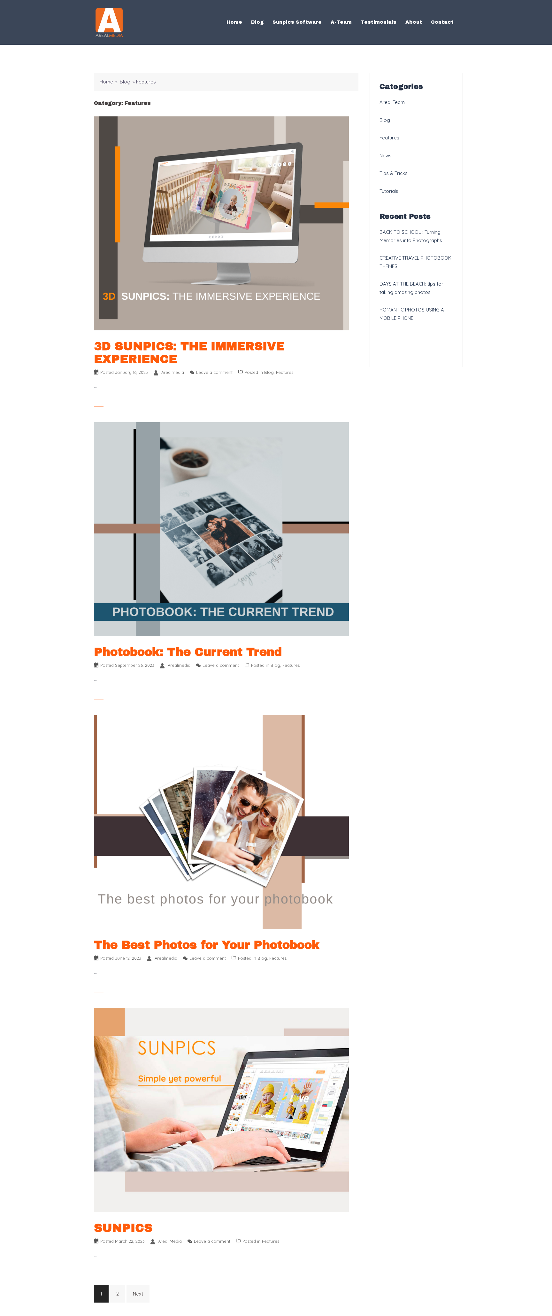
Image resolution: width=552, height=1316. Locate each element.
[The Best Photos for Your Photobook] (221, 821)
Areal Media (170, 1241)
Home (234, 22)
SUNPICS (123, 1228)
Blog (257, 22)
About (413, 22)
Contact (442, 22)
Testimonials (378, 22)
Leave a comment (214, 372)
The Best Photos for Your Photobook (206, 945)
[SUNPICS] (221, 1110)
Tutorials (388, 191)
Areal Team (392, 102)
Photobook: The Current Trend (188, 652)
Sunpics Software (297, 22)
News (385, 156)
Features (284, 372)
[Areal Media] (109, 22)
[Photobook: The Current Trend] (221, 528)
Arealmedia (172, 372)
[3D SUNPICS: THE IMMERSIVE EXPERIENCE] (221, 223)
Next (138, 1294)
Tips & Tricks (393, 173)
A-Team (341, 22)
